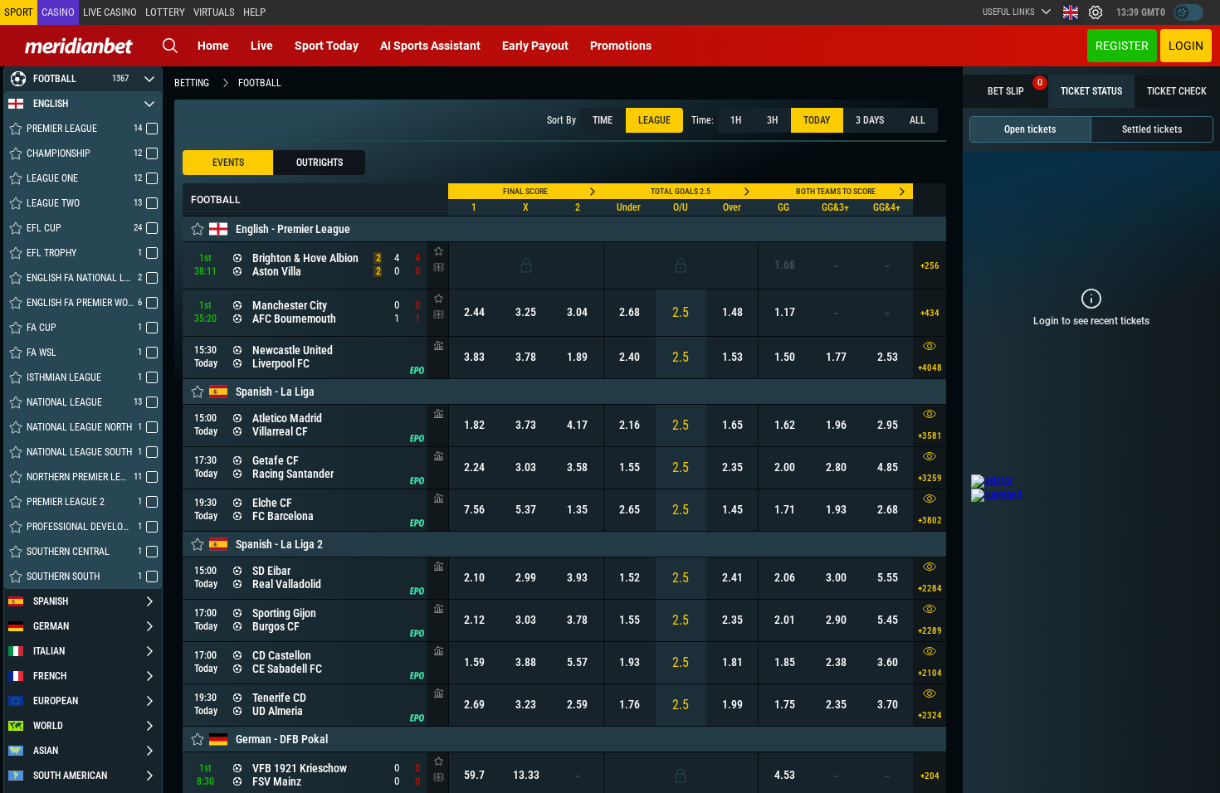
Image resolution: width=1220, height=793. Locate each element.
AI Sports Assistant (430, 45)
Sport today (327, 45)
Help (254, 12)
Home (213, 45)
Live (262, 45)
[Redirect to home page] (79, 45)
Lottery (165, 12)
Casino (58, 12)
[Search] (170, 45)
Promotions (620, 45)
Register (1122, 45)
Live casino (110, 12)
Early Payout (535, 45)
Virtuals (214, 12)
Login (1186, 45)
